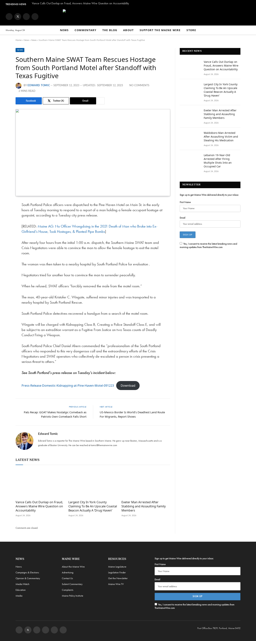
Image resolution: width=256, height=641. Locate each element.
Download (128, 385)
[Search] (248, 30)
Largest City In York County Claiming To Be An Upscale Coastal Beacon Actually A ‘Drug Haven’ (92, 506)
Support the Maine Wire (160, 30)
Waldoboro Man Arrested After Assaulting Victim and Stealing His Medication (221, 136)
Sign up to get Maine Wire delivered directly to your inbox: (209, 194)
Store (191, 30)
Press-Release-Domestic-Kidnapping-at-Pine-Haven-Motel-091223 (68, 385)
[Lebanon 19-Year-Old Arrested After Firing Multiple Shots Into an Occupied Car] (190, 160)
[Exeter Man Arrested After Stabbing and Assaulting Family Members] (145, 483)
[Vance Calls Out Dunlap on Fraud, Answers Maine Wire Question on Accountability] (40, 483)
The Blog (109, 30)
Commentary (85, 30)
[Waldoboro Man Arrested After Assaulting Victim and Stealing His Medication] (190, 138)
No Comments (139, 85)
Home (19, 40)
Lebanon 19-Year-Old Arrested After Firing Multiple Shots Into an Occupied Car (218, 160)
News (64, 30)
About (128, 30)
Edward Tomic (39, 85)
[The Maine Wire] (128, 16)
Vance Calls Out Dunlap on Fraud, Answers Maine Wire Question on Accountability (80, 3)
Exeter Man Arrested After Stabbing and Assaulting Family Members (143, 506)
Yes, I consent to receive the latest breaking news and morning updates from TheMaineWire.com (208, 245)
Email (182, 217)
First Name (185, 202)
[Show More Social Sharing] (101, 100)
